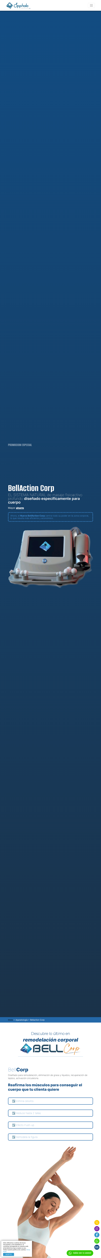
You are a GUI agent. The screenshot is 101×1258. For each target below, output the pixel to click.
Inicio (10, 1020)
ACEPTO (9, 1254)
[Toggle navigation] (91, 5)
